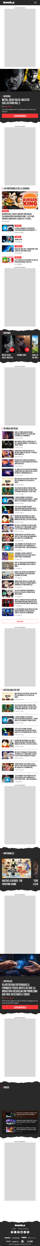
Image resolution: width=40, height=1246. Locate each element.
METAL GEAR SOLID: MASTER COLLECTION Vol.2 (8, 357)
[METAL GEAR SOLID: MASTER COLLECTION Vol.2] (20, 80)
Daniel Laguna (8, 998)
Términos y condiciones (23, 1228)
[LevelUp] (8, 1238)
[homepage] (9, 2)
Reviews (18, 237)
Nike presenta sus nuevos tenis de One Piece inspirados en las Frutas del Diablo (26, 480)
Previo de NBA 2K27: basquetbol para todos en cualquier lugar (26, 250)
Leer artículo (20, 115)
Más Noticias (20, 621)
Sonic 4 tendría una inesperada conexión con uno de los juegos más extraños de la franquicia (25, 433)
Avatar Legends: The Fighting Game (12, 882)
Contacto (14, 1228)
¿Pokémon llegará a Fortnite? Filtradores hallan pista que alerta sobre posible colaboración (25, 555)
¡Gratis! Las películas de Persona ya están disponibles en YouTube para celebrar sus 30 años (25, 573)
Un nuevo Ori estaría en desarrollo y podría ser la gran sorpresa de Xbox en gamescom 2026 (26, 461)
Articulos (18, 246)
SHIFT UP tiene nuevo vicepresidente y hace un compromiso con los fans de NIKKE (26, 564)
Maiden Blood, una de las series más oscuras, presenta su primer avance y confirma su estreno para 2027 (26, 582)
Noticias (5, 211)
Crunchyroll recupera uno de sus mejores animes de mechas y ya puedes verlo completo (26, 452)
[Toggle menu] (35, 2)
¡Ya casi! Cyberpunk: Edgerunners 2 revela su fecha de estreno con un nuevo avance (25, 592)
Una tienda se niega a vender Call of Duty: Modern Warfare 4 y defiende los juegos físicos (26, 443)
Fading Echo (18, 239)
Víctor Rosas (8, 106)
